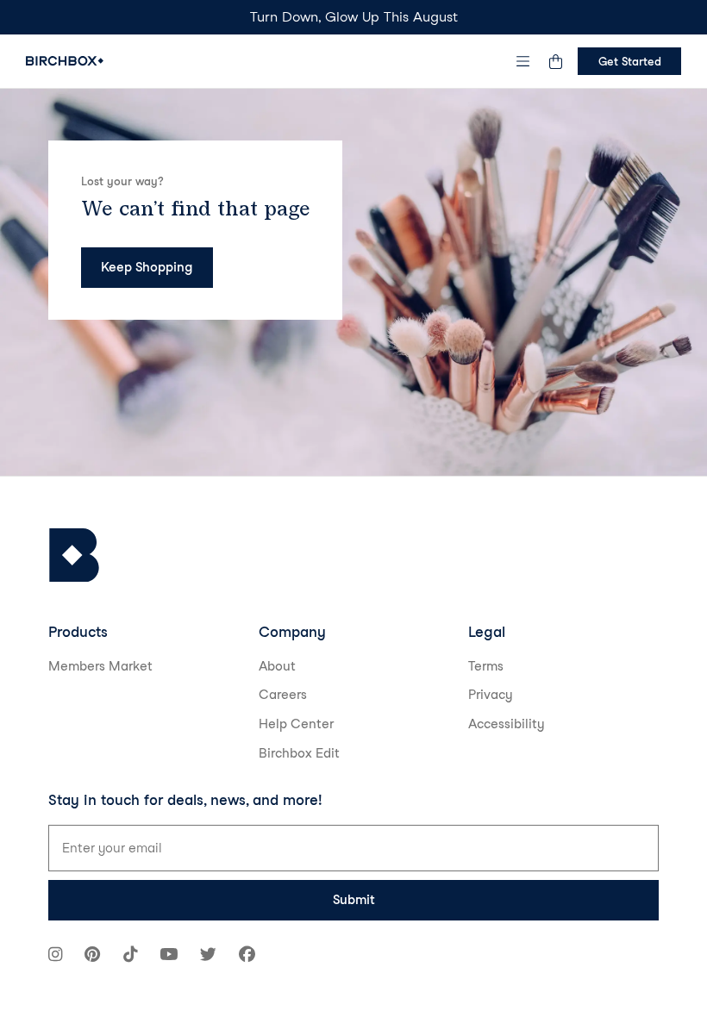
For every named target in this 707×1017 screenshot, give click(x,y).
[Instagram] (55, 956)
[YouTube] (169, 956)
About (277, 666)
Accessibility (506, 724)
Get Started (629, 61)
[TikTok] (130, 956)
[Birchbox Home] (64, 61)
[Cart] (555, 61)
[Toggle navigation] (523, 61)
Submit (354, 900)
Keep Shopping (146, 267)
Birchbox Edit (299, 753)
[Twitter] (208, 956)
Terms (486, 666)
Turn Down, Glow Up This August (354, 17)
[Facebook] (247, 956)
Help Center (296, 724)
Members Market (100, 666)
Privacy (490, 694)
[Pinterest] (92, 956)
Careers (283, 694)
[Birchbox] (74, 555)
